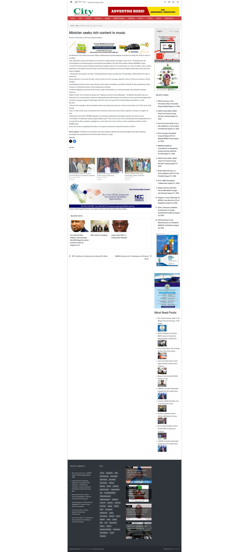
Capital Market (115, 489)
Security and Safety (105, 529)
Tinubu (112, 532)
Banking (102, 486)
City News (115, 499)
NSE (106, 523)
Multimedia (169, 18)
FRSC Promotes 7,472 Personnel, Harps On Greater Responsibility (168, 103)
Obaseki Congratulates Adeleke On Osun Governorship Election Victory (136, 474)
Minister (115, 209)
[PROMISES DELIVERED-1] (167, 77)
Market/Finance (119, 18)
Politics (150, 18)
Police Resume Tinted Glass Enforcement (80, 512)
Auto (80, 18)
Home (73, 18)
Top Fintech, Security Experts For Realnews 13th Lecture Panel (82, 520)
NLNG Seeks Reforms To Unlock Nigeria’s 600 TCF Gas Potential (168, 173)
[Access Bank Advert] (110, 47)
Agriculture (109, 473)
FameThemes (175, 549)
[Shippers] (167, 291)
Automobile (103, 479)
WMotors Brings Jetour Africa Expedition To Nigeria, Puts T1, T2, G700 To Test (138, 529)
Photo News (113, 523)
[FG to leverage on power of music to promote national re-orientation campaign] (82, 165)
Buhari (109, 486)
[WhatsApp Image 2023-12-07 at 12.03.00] (167, 250)
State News (116, 529)
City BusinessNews (96, 38)
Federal (101, 209)
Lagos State (103, 516)
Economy (98, 18)
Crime (129, 506)
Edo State (103, 506)
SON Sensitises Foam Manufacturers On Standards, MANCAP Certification (168, 222)
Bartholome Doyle (77, 494)
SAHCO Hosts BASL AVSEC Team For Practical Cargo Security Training (167, 113)
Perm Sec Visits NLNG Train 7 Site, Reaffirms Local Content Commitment (168, 126)
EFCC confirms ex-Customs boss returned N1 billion (90, 256)
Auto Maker (114, 476)
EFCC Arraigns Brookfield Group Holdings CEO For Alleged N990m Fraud (167, 136)
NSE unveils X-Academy (99, 235)
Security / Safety (132, 487)
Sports (159, 18)
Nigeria (124, 209)
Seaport (109, 526)
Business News (104, 489)
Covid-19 (102, 503)
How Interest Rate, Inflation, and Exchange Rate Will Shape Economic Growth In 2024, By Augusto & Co (79, 240)
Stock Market (104, 532)
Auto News (112, 479)
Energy (107, 18)
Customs (110, 503)
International (103, 513)
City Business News (86, 549)
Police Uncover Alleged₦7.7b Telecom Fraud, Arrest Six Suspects (81, 497)
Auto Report (103, 483)
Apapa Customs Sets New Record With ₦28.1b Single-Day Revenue (168, 190)
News (140, 18)
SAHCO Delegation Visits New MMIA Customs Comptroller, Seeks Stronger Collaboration (167, 336)
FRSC (101, 509)
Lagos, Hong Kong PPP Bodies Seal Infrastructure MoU (81, 489)
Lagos (111, 513)
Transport (103, 536)
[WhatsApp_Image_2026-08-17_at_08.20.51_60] (167, 45)
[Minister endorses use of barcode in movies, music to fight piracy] (110, 165)
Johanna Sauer (76, 502)
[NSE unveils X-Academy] (100, 226)
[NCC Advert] (110, 195)
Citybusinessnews (105, 496)
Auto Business (104, 476)
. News (102, 473)
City (92, 209)
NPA (101, 523)
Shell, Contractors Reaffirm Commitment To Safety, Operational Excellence (167, 210)
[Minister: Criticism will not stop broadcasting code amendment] (138, 165)
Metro (118, 516)
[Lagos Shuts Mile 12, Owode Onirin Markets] (120, 226)
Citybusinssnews (105, 499)
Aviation (88, 18)
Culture (96, 209)
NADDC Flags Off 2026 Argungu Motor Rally (82, 475)
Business (87, 209)
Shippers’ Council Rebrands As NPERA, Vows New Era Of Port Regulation (169, 200)
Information (108, 209)
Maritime (131, 18)
